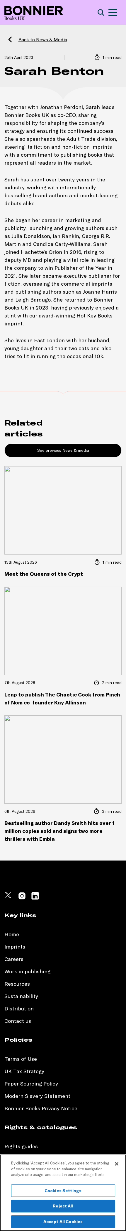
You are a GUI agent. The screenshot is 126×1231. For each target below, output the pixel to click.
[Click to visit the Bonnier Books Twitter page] (8, 898)
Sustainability (22, 996)
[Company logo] (33, 12)
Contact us (17, 1020)
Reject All (63, 1206)
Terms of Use (20, 1058)
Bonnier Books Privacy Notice (40, 1108)
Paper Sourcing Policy (31, 1083)
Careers (13, 959)
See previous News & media (63, 450)
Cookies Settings (63, 1190)
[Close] (116, 1163)
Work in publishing (27, 971)
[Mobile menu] (113, 12)
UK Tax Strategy (24, 1071)
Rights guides (21, 1146)
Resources (17, 983)
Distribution (19, 1008)
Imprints (14, 946)
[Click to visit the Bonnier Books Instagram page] (22, 898)
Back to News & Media (42, 39)
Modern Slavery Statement (37, 1096)
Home (11, 934)
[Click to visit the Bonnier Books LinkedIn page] (35, 898)
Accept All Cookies (63, 1221)
